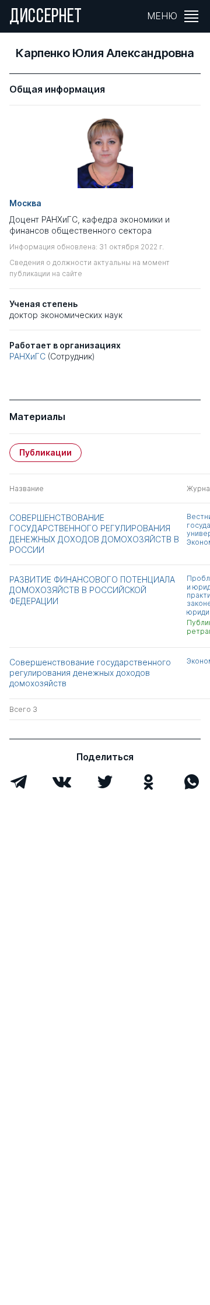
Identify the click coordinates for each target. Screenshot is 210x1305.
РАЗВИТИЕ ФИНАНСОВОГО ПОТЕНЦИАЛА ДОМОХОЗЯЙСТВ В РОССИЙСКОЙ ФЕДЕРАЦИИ (92, 589)
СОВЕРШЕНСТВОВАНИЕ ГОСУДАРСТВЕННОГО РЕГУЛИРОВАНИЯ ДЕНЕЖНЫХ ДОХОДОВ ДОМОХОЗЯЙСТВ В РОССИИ (94, 534)
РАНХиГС (27, 356)
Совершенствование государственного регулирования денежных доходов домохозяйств (90, 672)
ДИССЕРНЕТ (45, 17)
